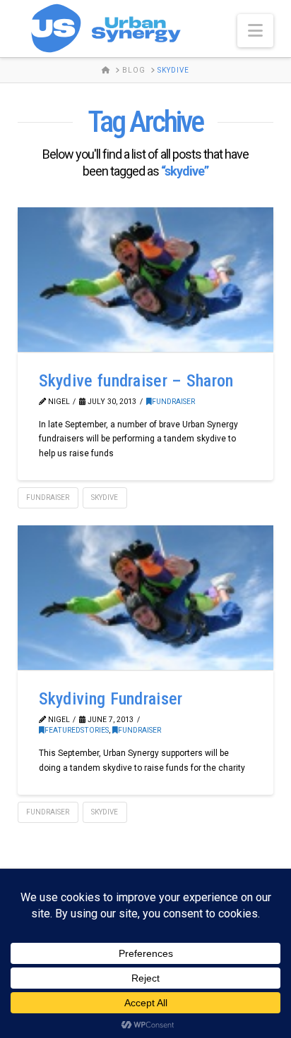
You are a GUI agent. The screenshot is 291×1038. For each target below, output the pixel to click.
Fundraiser (173, 401)
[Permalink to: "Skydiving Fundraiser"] (146, 597)
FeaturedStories (76, 730)
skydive (104, 497)
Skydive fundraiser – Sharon (136, 381)
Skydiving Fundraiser (111, 699)
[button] (255, 30)
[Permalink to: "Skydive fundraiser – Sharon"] (146, 279)
